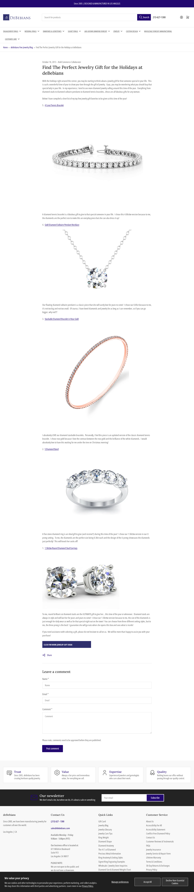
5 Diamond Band (52, 449)
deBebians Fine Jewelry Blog (22, 47)
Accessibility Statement (155, 829)
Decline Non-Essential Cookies (175, 882)
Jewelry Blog (103, 825)
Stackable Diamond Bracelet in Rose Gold (62, 319)
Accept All (148, 881)
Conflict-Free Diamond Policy (158, 833)
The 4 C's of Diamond (107, 849)
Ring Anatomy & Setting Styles (110, 857)
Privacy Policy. (88, 886)
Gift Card (102, 821)
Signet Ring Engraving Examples (111, 861)
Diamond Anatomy (106, 845)
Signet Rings (73, 31)
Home (5, 47)
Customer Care (11, 39)
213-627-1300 (159, 17)
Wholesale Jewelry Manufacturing (158, 31)
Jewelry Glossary (105, 829)
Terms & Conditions (154, 861)
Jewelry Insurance (153, 849)
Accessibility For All (154, 825)
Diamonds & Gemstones (52, 31)
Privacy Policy (151, 869)
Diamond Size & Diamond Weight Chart (114, 869)
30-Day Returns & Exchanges (158, 865)
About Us (150, 821)
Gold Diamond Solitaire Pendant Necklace (62, 224)
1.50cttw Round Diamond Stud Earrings (61, 548)
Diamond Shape (105, 841)
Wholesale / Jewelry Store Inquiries (112, 865)
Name (45, 679)
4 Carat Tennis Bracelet (54, 105)
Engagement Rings (10, 31)
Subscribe (155, 797)
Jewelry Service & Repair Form (158, 853)
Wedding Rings (30, 31)
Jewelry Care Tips (105, 833)
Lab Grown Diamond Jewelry (95, 31)
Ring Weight (103, 837)
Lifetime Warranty (153, 857)
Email (45, 694)
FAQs (148, 845)
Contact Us (150, 837)
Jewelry (116, 31)
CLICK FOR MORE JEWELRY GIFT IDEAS (58, 644)
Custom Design (132, 31)
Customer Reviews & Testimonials (160, 841)
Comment (47, 709)
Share (49, 655)
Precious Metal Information (109, 853)
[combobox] (96, 17)
